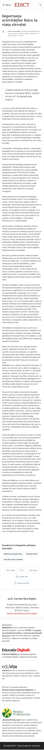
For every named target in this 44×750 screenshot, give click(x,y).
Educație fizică (31, 554)
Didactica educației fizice (13, 554)
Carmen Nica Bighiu (14, 31)
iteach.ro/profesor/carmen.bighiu (22, 613)
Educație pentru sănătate (13, 559)
